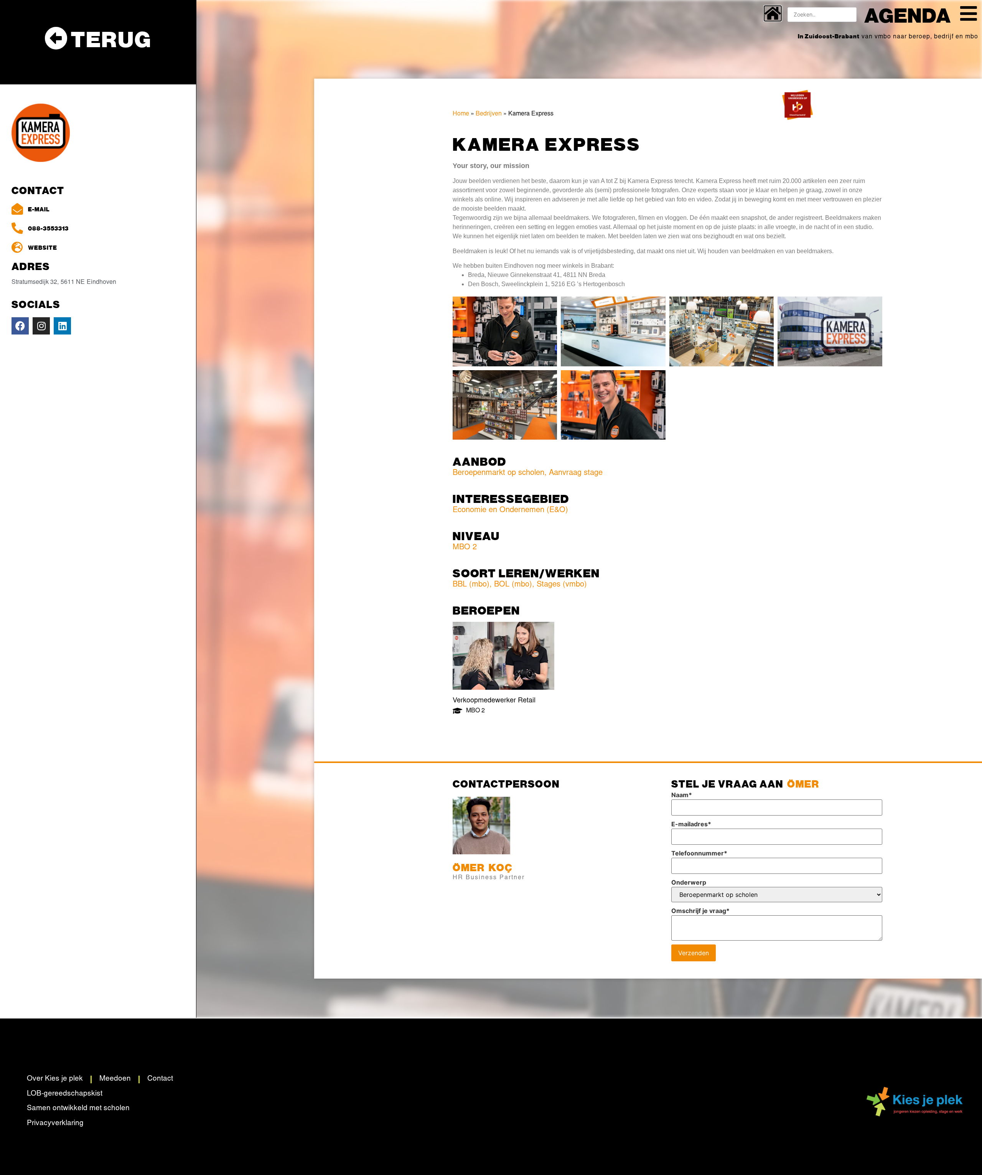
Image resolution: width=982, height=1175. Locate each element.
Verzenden (693, 953)
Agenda (907, 14)
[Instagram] (41, 326)
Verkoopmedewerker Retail (494, 700)
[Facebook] (20, 326)
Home (461, 114)
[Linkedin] (62, 326)
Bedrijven (489, 114)
